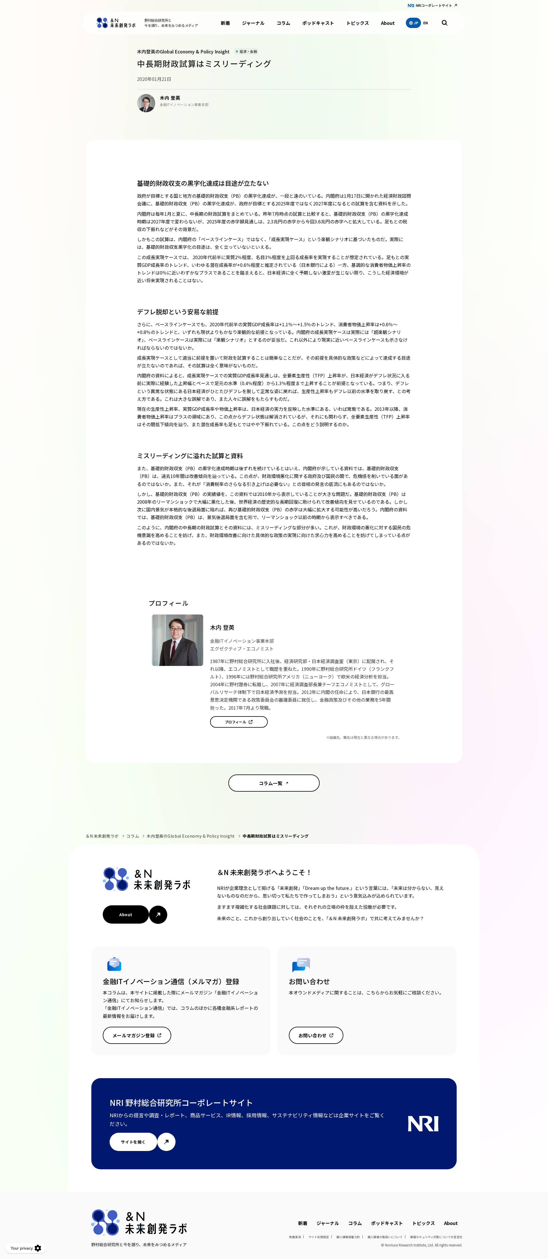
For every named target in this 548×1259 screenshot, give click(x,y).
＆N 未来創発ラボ (102, 836)
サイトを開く (133, 1142)
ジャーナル (253, 22)
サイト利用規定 (319, 1237)
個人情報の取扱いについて (385, 1237)
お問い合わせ (313, 1035)
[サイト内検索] (445, 23)
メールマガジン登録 (133, 1035)
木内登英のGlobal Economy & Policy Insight (191, 836)
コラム (283, 22)
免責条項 (295, 1237)
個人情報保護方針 (348, 1237)
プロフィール (235, 721)
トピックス (357, 22)
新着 (225, 22)
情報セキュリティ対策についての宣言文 (436, 1237)
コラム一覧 (270, 783)
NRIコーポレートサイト (434, 5)
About (388, 22)
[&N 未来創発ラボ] (116, 23)
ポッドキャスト (318, 22)
